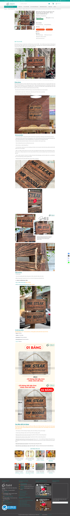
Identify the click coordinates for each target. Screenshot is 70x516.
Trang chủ (20, 6)
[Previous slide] (16, 18)
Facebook (56, 1)
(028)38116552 (65, 1)
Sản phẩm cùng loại (35, 448)
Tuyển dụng (50, 6)
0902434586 (11, 496)
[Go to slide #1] (17, 28)
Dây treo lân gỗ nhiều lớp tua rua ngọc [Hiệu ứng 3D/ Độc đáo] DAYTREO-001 (30, 459)
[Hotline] (69, 262)
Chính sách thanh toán (23, 503)
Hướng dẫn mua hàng (43, 6)
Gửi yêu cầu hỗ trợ (22, 495)
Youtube (61, 1)
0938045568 (7, 496)
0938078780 (22, 486)
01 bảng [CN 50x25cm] (39, 24)
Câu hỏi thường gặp (17, 0)
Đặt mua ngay (49, 29)
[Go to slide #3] (30, 28)
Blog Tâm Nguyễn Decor (8, 0)
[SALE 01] (69, 258)
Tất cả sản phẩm (26, 6)
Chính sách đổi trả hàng (23, 501)
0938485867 (22, 488)
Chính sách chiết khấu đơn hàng (25, 504)
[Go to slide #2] (23, 28)
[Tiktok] (69, 256)
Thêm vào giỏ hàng (41, 29)
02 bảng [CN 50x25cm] (47, 24)
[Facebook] (69, 254)
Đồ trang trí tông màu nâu (40, 38)
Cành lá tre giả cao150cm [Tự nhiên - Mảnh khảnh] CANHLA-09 (40, 471)
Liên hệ (55, 6)
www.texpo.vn (49, 514)
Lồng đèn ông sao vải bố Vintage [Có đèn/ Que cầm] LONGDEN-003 (40, 459)
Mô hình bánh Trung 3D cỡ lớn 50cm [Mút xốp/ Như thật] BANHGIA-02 (19, 459)
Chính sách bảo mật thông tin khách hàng (26, 500)
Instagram (59, 1)
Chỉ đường (23, 0)
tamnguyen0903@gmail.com (63, 1)
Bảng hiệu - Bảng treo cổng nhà (41, 36)
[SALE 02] (69, 260)
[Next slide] (33, 18)
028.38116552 (23, 483)
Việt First (40, 514)
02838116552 (7, 491)
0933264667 (7, 500)
